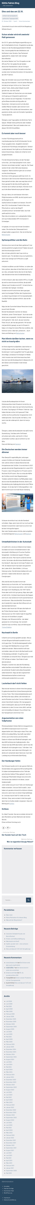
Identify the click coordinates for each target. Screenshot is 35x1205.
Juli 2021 (9, 1153)
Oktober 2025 (10, 1024)
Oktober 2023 (10, 1084)
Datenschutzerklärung (10, 1200)
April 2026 (9, 1009)
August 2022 (10, 1120)
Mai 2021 (8, 1158)
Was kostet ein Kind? (12, 941)
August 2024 (10, 1059)
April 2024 (9, 1069)
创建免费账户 (10, 967)
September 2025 (11, 1026)
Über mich (9, 915)
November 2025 (11, 1021)
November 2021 (11, 1143)
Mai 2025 (9, 1036)
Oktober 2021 (10, 1145)
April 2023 (9, 1100)
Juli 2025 (9, 1031)
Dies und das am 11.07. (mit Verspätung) (18, 949)
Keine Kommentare (24, 21)
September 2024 (11, 1057)
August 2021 (10, 1150)
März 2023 (9, 1102)
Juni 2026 (9, 1004)
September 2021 (11, 1148)
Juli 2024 (9, 1062)
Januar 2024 (10, 1077)
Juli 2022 (9, 1122)
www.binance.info (11, 962)
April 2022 (9, 1130)
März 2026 (9, 1011)
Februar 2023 (10, 1105)
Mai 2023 (9, 1097)
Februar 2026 (10, 1014)
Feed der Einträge (8, 1188)
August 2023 (10, 1090)
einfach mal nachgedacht (10, 16)
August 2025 (10, 1029)
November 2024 (11, 1052)
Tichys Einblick (6, 627)
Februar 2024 (10, 1074)
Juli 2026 (9, 1001)
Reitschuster (6, 234)
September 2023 (11, 1087)
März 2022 (9, 1132)
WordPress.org (8, 1193)
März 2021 (9, 1163)
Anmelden (7, 1186)
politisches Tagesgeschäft (10, 18)
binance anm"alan (11, 972)
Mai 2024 (9, 1067)
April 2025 (9, 1039)
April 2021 (9, 1160)
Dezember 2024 (11, 1049)
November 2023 (11, 1082)
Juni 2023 (9, 1095)
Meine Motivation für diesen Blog (16, 917)
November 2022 (11, 1112)
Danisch (18, 444)
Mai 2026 (9, 1006)
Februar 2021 (10, 1165)
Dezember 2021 (11, 1140)
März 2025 (9, 1042)
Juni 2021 (9, 1155)
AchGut (11, 803)
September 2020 (11, 1170)
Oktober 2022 (10, 1115)
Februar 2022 (10, 1135)
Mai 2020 (9, 1173)
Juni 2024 (9, 1064)
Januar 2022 (10, 1138)
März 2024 (9, 1072)
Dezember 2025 (11, 1019)
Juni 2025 (9, 1034)
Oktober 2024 (10, 1054)
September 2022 (11, 1117)
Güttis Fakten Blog (10, 3)
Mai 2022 (9, 1127)
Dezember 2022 (11, 1110)
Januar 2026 (10, 1016)
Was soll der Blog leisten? (14, 920)
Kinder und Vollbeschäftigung (15, 939)
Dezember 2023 (11, 1079)
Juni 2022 (9, 1125)
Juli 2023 (9, 1092)
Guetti (15, 21)
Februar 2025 (10, 1044)
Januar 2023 (10, 1107)
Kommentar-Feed (9, 1190)
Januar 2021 (10, 1168)
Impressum (7, 1197)
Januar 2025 (10, 1047)
